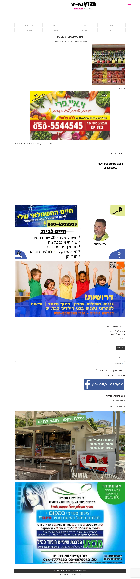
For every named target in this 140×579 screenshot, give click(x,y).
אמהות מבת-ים (119, 401)
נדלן (56, 30)
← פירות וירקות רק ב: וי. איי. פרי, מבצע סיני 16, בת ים (34, 144)
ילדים (112, 30)
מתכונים (28, 30)
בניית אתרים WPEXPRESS (70, 575)
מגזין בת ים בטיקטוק (117, 407)
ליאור (57, 41)
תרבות (56, 25)
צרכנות (84, 30)
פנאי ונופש (28, 25)
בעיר (84, 25)
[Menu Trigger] (129, 6)
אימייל (121, 338)
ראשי (112, 25)
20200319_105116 (70, 36)
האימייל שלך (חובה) (117, 334)
